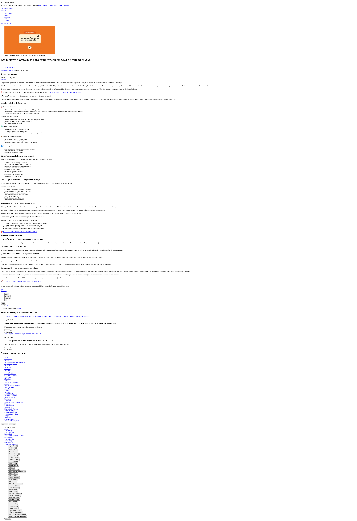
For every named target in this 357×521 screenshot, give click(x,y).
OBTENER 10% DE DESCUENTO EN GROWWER (64, 92)
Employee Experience (10, 395)
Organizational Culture (11, 414)
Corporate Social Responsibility (13, 402)
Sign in (9, 23)
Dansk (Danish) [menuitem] (13, 452)
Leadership (7, 369)
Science (6, 384)
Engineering (8, 407)
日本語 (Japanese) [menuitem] (14, 477)
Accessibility (8, 430)
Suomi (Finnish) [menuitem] (13, 463)
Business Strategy (9, 410)
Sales (6, 380)
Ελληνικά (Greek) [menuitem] (13, 455)
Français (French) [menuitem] (13, 465)
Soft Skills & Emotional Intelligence (15, 362)
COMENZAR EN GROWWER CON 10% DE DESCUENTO (22, 281)
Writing (6, 390)
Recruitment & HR (10, 374)
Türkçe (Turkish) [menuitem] (13, 508)
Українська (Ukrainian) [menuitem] (15, 510)
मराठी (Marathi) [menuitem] (12, 482)
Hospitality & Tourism (11, 409)
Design (6, 416)
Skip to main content (7, 8)
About (6, 429)
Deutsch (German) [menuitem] (14, 454)
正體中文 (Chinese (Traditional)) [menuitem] (17, 516)
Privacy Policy (53, 5)
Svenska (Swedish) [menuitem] (14, 499)
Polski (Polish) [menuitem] (13, 491)
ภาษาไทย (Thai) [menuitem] (13, 504)
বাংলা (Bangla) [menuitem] (12, 448)
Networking (8, 400)
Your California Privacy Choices (14, 435)
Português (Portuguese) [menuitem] (15, 493)
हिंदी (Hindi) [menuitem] (12, 467)
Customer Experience (10, 375)
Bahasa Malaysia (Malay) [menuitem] (16, 484)
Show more (4, 424)
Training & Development (11, 421)
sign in (19, 308)
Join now (4, 23)
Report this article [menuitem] (9, 67)
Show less (12, 424)
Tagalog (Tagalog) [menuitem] (13, 506)
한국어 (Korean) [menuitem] (13, 479)
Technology (7, 367)
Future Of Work (9, 387)
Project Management (10, 364)
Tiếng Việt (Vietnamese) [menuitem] (15, 512)
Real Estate (7, 377)
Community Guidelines (11, 444)
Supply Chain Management (12, 385)
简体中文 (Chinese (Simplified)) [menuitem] (17, 514)
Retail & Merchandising (11, 382)
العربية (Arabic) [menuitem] (13, 446)
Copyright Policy (9, 439)
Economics (7, 392)
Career (6, 357)
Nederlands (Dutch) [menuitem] (14, 486)
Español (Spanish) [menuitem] (14, 459)
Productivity (8, 359)
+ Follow (3, 79)
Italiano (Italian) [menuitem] (13, 473)
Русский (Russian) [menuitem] (14, 497)
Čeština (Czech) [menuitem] (13, 450)
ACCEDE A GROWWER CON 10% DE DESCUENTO (20, 232)
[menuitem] (6, 294)
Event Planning (8, 419)
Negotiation (7, 404)
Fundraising (7, 399)
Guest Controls (8, 442)
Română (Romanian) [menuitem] (14, 495)
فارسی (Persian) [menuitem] (13, 461)
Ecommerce (7, 370)
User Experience (9, 372)
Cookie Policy (64, 5)
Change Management (10, 412)
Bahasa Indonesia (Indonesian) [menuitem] (17, 471)
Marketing (7, 379)
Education (7, 365)
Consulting (7, 389)
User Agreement (43, 5)
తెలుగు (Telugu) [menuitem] (13, 501)
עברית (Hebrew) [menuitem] (13, 475)
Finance (6, 360)
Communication (9, 405)
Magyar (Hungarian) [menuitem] (14, 469)
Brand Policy (8, 441)
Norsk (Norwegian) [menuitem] (14, 487)
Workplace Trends (9, 397)
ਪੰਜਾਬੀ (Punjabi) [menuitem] (13, 489)
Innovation (7, 417)
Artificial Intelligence (10, 394)
